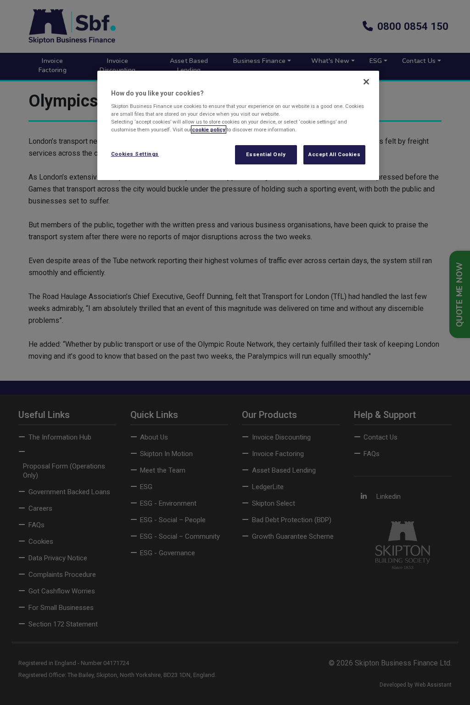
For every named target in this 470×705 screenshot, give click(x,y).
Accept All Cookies (334, 154)
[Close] (366, 82)
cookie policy (208, 129)
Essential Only (266, 154)
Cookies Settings (135, 154)
